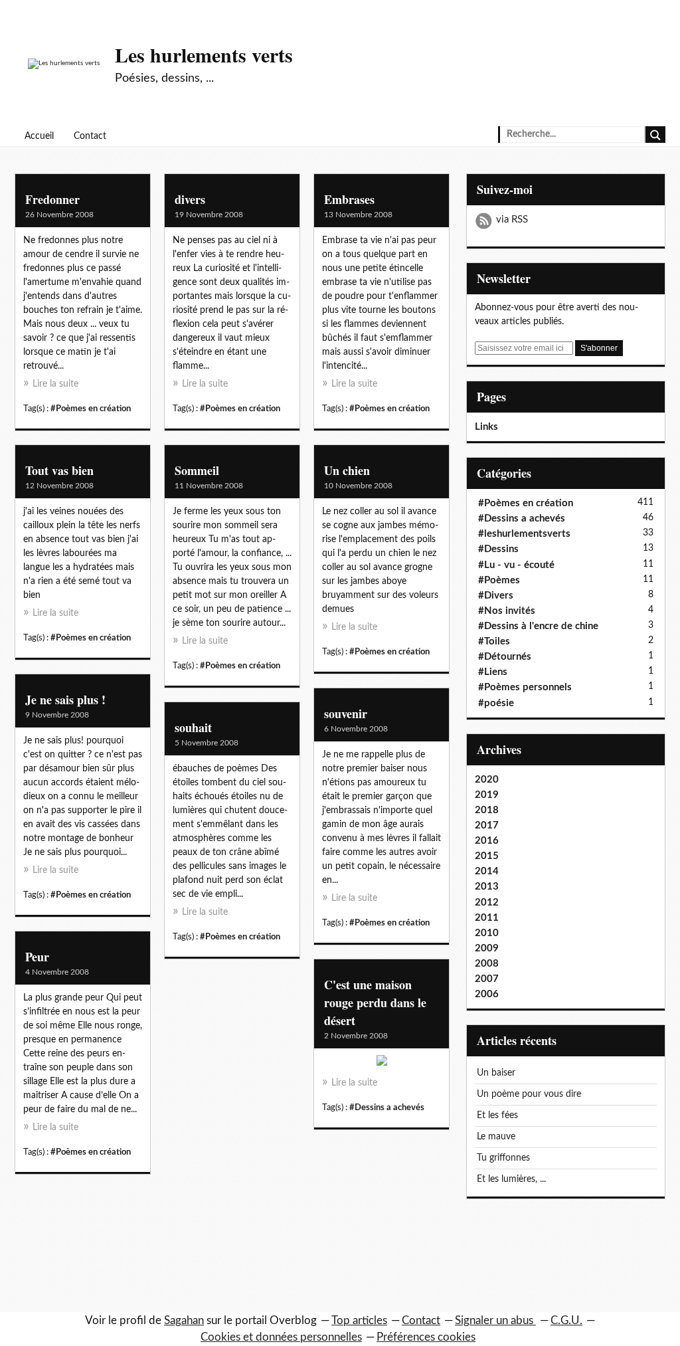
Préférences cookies (426, 1337)
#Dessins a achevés (386, 1107)
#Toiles (494, 641)
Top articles (359, 1320)
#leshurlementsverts (524, 534)
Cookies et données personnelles (281, 1337)
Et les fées (497, 1115)
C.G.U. (566, 1320)
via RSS (512, 220)
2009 (487, 948)
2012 (487, 903)
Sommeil (197, 470)
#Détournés (504, 657)
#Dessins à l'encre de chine (538, 626)
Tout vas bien (59, 470)
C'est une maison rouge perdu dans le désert (375, 1002)
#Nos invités (506, 611)
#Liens (492, 672)
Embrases (349, 199)
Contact (90, 136)
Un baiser (496, 1073)
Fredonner (52, 199)
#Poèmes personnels (525, 687)
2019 (487, 795)
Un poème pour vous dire (529, 1094)
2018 (487, 810)
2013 (487, 887)
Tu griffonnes (503, 1158)
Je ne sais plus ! (65, 699)
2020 (487, 780)
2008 (487, 964)
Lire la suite (55, 384)
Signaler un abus (495, 1320)
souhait (193, 727)
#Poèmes (499, 580)
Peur (37, 956)
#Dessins (498, 549)
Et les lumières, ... (511, 1179)
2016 (487, 841)
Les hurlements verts (204, 54)
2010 (487, 933)
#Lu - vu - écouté (516, 565)
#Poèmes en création (90, 409)
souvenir (345, 713)
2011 (487, 918)
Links (486, 427)
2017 (487, 825)
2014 (487, 871)
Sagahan (184, 1320)
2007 (487, 979)
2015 (487, 856)
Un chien (347, 470)
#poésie (496, 703)
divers (190, 199)
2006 (487, 994)
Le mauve (496, 1136)
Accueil (39, 136)
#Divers (495, 596)
